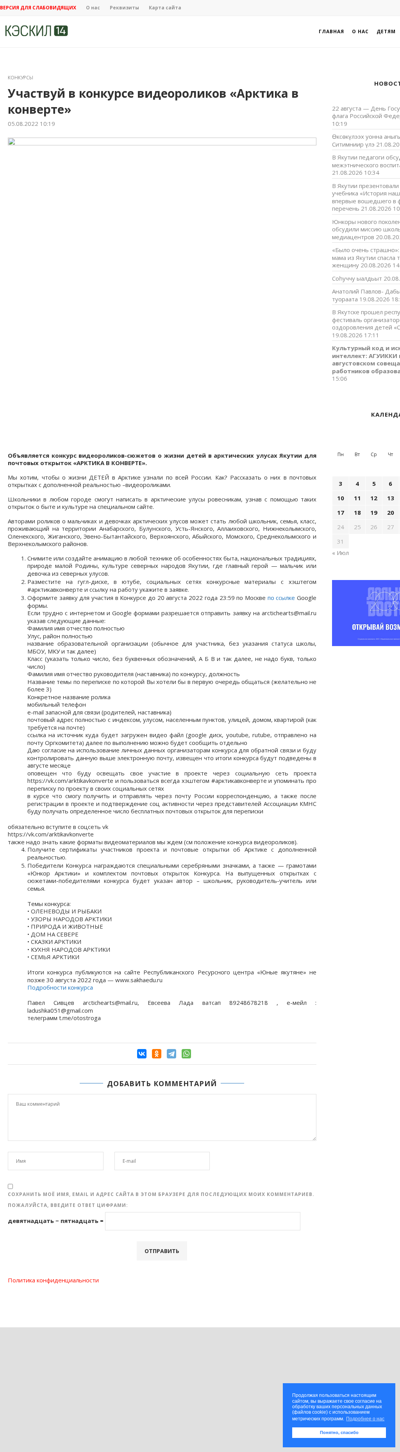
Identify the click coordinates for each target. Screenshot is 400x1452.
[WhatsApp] (186, 1053)
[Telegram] (171, 1053)
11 (357, 498)
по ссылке (281, 598)
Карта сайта (165, 7)
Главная (331, 31)
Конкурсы (20, 78)
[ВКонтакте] (141, 1053)
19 (373, 512)
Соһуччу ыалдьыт (357, 278)
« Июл (340, 553)
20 (390, 512)
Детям (386, 31)
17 (340, 512)
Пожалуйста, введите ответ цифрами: (68, 1205)
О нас (93, 7)
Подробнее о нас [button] (365, 1419)
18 (357, 512)
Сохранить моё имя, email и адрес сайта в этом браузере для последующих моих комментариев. (161, 1194)
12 (373, 498)
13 (390, 498)
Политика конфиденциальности (53, 1280)
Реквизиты (124, 7)
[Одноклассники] (156, 1053)
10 (340, 498)
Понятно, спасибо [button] (339, 1432)
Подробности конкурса (60, 987)
